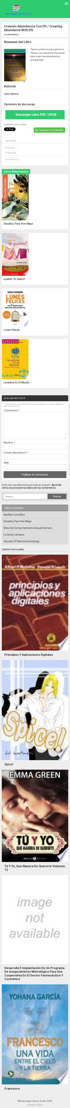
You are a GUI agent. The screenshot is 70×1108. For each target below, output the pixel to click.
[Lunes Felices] (15, 307)
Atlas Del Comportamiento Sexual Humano (28, 528)
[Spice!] (35, 761)
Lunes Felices (12, 329)
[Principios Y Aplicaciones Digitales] (35, 651)
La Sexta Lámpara (14, 534)
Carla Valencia (11, 159)
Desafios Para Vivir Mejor (18, 223)
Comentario (12, 410)
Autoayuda (10, 148)
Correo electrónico (16, 452)
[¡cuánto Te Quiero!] (15, 255)
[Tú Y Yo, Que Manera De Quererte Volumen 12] (35, 862)
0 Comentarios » (11, 35)
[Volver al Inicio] (18, 9)
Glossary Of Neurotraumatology (21, 541)
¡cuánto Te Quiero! (14, 279)
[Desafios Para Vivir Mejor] (15, 197)
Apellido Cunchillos (14, 514)
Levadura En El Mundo (16, 382)
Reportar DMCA (34, 1105)
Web (6, 462)
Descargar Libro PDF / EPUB (36, 114)
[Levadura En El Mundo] (15, 359)
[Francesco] (35, 1085)
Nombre (9, 442)
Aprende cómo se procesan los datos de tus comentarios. (31, 486)
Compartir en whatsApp (51, 130)
